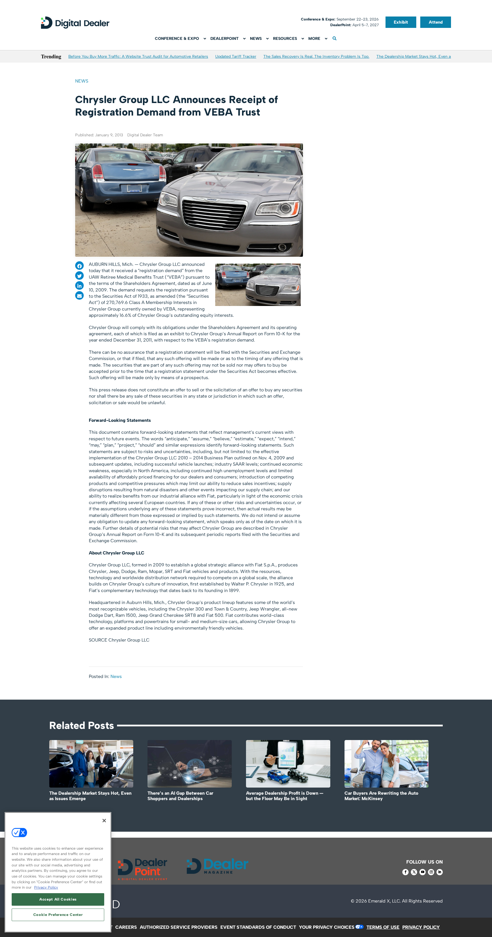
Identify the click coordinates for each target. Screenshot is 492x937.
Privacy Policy (46, 887)
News (81, 81)
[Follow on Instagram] (431, 872)
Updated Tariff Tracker (235, 56)
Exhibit (401, 22)
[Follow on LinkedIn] (439, 872)
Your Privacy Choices (326, 927)
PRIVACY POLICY (421, 927)
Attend (436, 22)
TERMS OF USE (382, 927)
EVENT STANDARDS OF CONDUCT (258, 927)
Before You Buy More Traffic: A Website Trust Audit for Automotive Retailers (138, 56)
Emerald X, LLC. (384, 901)
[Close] (104, 820)
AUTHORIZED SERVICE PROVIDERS (179, 927)
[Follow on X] (414, 872)
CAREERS (126, 927)
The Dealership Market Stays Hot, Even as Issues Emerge (428, 56)
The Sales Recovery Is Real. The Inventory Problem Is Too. (316, 56)
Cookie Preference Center (58, 915)
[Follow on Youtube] (422, 872)
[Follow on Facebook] (405, 872)
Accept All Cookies (58, 899)
